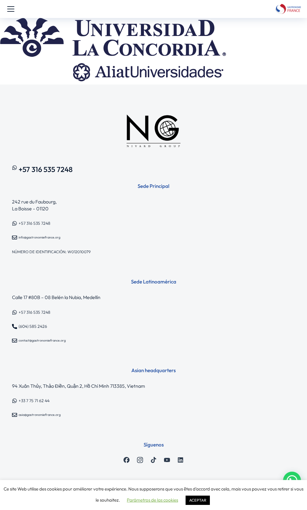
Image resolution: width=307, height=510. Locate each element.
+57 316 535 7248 (46, 169)
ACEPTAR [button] (197, 500)
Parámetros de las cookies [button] (152, 500)
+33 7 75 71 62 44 (34, 400)
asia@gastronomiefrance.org (40, 415)
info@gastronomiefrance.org (39, 237)
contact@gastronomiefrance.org (42, 340)
